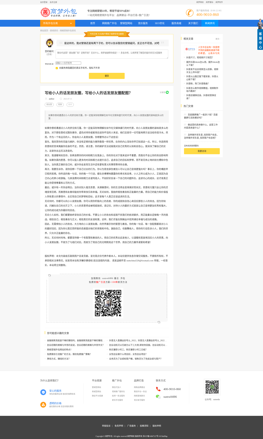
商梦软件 (219, 2)
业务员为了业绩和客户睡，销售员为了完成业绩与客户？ (135, 359)
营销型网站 (126, 23)
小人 (70, 104)
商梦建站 (209, 2)
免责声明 (119, 426)
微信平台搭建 (97, 396)
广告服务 (131, 426)
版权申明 (157, 426)
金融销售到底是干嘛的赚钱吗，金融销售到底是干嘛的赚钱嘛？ (77, 340)
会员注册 (53, 2)
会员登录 (43, 2)
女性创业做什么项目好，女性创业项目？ (128, 354)
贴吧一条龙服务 (118, 396)
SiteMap (164, 436)
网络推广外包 (109, 23)
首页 (92, 23)
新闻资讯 (210, 23)
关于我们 (193, 23)
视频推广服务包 (118, 392)
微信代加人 (116, 387)
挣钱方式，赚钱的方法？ (58, 359)
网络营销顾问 (139, 396)
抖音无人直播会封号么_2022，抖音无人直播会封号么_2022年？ (139, 340)
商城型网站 (96, 392)
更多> (218, 39)
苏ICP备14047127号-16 (152, 436)
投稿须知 (144, 426)
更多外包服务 (117, 400)
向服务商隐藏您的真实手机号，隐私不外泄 (79, 68)
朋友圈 (49, 104)
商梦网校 (200, 2)
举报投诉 (106, 426)
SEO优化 (160, 23)
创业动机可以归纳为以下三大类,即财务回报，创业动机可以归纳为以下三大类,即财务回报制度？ (154, 345)
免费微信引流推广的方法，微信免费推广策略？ (69, 354)
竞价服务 (143, 23)
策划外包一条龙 (140, 392)
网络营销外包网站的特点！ (60, 349)
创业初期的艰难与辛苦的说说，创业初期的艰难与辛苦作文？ (76, 345)
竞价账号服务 (139, 400)
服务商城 (176, 23)
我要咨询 (202, 151)
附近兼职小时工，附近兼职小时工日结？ (128, 349)
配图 (60, 104)
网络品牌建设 (139, 387)
